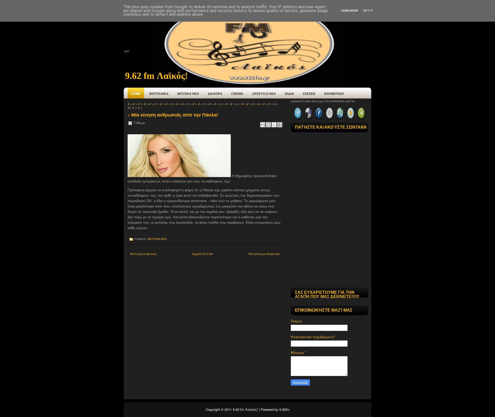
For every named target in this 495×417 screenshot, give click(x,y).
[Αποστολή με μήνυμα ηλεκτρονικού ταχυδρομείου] (262, 124)
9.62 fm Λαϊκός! (156, 76)
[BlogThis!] (268, 124)
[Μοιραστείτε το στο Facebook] (279, 124)
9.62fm (284, 409)
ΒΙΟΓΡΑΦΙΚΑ (159, 93)
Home (136, 93)
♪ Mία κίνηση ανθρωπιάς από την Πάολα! (173, 115)
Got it (368, 10)
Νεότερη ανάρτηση (143, 254)
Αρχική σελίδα (202, 254)
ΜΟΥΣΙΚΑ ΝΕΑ (188, 93)
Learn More (349, 10)
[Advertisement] (329, 252)
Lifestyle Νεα (264, 93)
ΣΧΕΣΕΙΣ (309, 93)
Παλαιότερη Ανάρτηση (264, 254)
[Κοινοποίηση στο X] (274, 124)
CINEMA (237, 93)
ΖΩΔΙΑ (289, 93)
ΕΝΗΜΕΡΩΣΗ (334, 93)
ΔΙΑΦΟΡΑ (215, 93)
